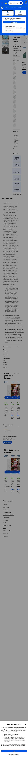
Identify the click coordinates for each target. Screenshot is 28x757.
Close (14, 751)
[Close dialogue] (25, 724)
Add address (14, 22)
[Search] (21, 3)
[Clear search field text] (19, 3)
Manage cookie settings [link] (14, 754)
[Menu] (2, 3)
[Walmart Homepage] (6, 3)
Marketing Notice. (20, 744)
